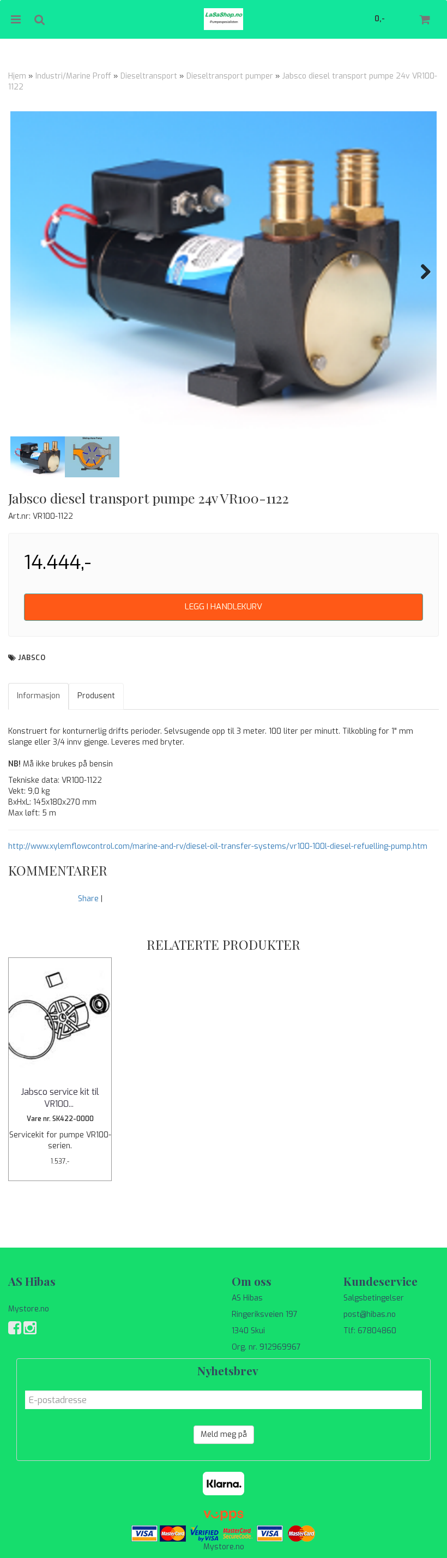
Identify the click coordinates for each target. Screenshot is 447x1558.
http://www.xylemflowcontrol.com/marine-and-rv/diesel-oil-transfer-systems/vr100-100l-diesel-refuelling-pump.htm (217, 846)
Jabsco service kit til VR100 (60, 1098)
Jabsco (31, 657)
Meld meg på (224, 1434)
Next (420, 272)
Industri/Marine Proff (73, 76)
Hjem (17, 76)
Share (88, 899)
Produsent (96, 696)
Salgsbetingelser (373, 1298)
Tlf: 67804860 (369, 1331)
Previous (27, 272)
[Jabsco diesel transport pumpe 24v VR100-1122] (223, 271)
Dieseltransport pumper (229, 76)
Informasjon (38, 696)
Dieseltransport (148, 76)
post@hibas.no (369, 1314)
